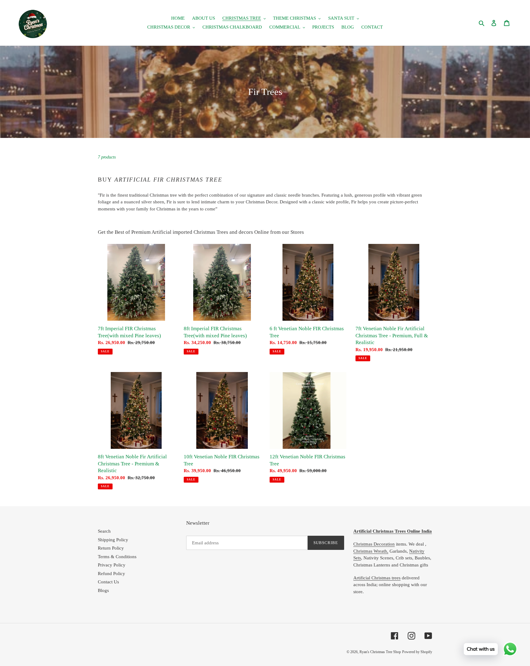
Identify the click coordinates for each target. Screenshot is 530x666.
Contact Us (108, 581)
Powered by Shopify (417, 652)
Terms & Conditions (117, 556)
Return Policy (111, 548)
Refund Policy (111, 573)
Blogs (103, 590)
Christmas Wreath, (370, 551)
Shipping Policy (113, 539)
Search (104, 531)
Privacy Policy (111, 564)
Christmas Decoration (374, 544)
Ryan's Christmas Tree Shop (380, 652)
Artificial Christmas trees (377, 577)
